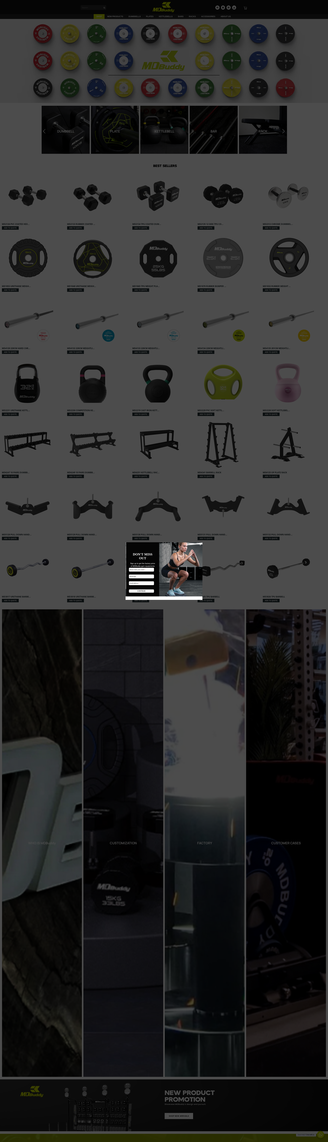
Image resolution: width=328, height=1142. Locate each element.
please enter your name (137, 569)
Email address (134, 583)
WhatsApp (133, 576)
